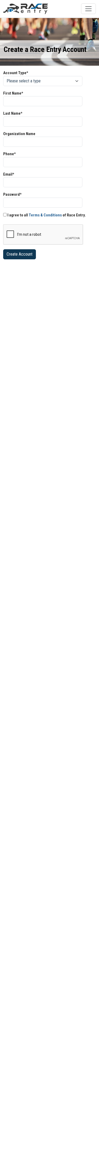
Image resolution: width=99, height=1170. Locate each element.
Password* (12, 194)
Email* (8, 174)
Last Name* (12, 113)
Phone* (9, 154)
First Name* (13, 93)
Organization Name (19, 133)
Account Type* (15, 72)
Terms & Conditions (45, 215)
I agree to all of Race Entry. (46, 215)
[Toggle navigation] (88, 8)
